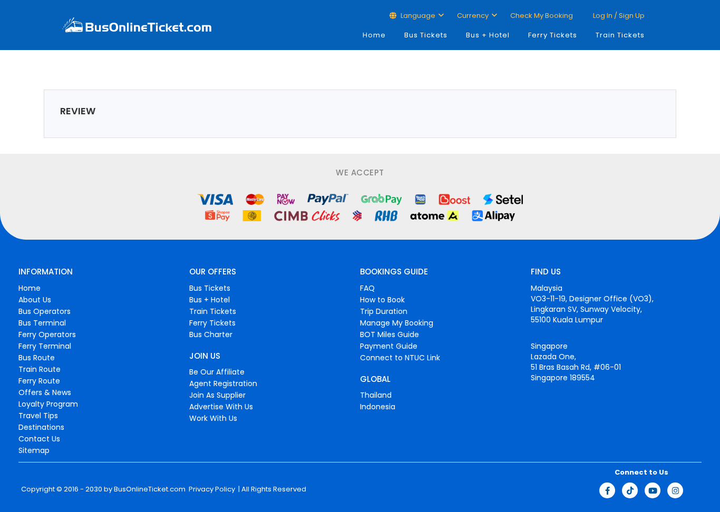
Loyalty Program (48, 404)
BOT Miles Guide (389, 334)
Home (374, 35)
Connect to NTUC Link (400, 357)
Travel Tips (38, 415)
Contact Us (39, 439)
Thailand (376, 395)
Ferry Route (39, 381)
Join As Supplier (217, 395)
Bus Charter (210, 334)
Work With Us (213, 418)
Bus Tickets (425, 35)
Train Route (39, 369)
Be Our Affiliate (217, 372)
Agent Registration (223, 383)
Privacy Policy (211, 489)
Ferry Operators (47, 334)
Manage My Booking (396, 323)
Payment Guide (388, 346)
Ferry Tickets (552, 35)
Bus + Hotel (488, 35)
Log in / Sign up (618, 16)
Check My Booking (541, 16)
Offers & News (44, 392)
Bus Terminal (42, 323)
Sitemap (34, 450)
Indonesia (377, 406)
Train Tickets (620, 35)
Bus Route (36, 357)
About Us (34, 299)
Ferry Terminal (44, 346)
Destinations (41, 427)
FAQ (367, 288)
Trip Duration (383, 311)
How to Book (382, 299)
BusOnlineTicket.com (149, 489)
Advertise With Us (221, 406)
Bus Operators (44, 311)
